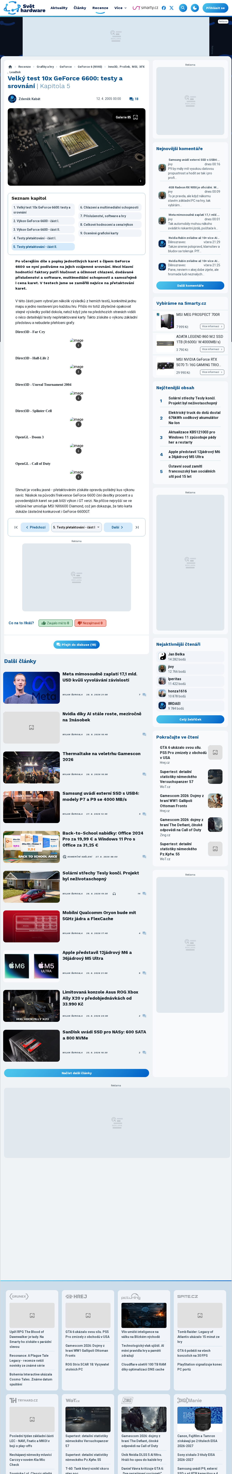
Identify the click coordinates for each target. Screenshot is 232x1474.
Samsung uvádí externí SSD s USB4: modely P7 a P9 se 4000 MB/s (101, 796)
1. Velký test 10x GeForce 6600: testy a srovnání (41, 210)
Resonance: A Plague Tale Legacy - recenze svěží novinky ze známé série (29, 1360)
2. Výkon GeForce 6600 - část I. (36, 221)
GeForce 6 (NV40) (90, 66)
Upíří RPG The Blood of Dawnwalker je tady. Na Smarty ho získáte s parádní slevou (30, 1339)
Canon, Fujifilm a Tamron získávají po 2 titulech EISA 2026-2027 (197, 1441)
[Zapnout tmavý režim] (195, 8)
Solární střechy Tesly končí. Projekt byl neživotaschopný (101, 875)
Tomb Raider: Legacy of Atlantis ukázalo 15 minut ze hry (198, 1337)
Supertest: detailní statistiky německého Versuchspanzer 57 (178, 777)
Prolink (125, 66)
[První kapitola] (16, 527)
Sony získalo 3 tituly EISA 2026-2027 (196, 1457)
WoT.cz (165, 787)
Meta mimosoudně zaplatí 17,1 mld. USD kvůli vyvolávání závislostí (100, 676)
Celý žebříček (190, 719)
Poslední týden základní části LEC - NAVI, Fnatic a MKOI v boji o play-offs (32, 1441)
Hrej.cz (165, 762)
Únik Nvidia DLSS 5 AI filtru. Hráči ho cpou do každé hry (141, 1457)
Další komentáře (190, 285)
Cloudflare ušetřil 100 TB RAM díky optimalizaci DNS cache (143, 1367)
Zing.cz (165, 835)
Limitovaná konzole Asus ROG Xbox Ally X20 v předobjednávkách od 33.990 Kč (100, 998)
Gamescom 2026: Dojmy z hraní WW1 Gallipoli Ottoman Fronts (182, 801)
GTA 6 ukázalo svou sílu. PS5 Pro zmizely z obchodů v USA (183, 752)
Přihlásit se (215, 8)
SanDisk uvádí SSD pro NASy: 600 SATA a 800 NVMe (104, 1034)
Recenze (24, 66)
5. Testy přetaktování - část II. (35, 247)
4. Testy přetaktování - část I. (34, 238)
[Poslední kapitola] (137, 527)
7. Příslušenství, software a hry (103, 216)
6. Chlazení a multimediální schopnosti (109, 207)
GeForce (66, 66)
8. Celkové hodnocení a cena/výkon (106, 224)
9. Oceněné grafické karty (99, 233)
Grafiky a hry (45, 66)
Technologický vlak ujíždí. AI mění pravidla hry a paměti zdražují (142, 1350)
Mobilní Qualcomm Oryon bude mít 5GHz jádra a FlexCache (99, 915)
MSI (134, 66)
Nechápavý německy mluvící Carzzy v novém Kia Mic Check (31, 1460)
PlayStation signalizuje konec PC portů (199, 1367)
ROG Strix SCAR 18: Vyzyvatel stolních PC (87, 1367)
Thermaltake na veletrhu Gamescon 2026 (101, 756)
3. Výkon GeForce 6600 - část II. (36, 229)
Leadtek (15, 72)
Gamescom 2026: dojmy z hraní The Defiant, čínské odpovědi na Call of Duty (181, 825)
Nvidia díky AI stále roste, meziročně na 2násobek (102, 716)
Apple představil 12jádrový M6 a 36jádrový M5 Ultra (97, 955)
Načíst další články (77, 1073)
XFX (142, 66)
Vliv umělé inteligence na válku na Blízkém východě (140, 1334)
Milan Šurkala (73, 694)
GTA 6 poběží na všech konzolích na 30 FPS (193, 1353)
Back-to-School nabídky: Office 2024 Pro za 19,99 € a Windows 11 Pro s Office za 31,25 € (103, 839)
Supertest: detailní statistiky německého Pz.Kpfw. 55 (178, 849)
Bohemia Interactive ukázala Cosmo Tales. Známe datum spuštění (31, 1379)
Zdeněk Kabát (29, 99)
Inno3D (113, 66)
